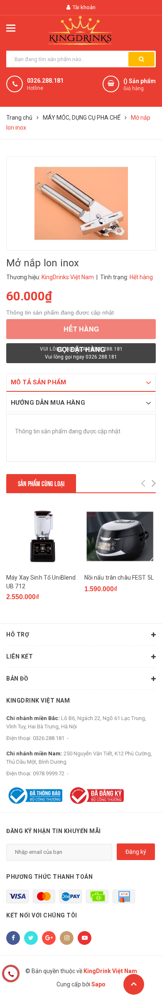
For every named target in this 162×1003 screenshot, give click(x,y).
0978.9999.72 (48, 773)
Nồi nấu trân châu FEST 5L (119, 577)
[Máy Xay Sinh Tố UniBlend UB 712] (42, 536)
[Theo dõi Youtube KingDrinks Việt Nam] (84, 938)
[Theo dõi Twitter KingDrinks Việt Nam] (31, 938)
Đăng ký (135, 851)
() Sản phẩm (139, 84)
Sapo (98, 984)
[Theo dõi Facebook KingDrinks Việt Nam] (13, 938)
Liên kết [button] (19, 656)
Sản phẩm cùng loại (41, 483)
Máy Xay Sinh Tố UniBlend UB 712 (41, 582)
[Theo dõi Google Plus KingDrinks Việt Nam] (49, 938)
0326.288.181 (45, 80)
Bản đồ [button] (17, 678)
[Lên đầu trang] (133, 984)
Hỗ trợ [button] (17, 634)
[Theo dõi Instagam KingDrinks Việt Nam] (67, 938)
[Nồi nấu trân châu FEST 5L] (120, 536)
